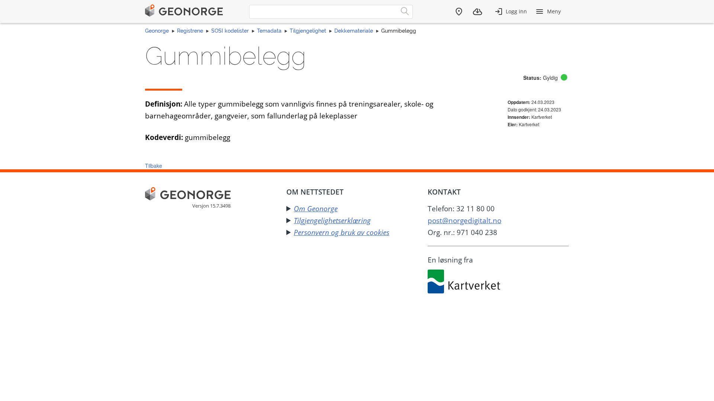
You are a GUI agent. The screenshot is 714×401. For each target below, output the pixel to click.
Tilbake (153, 165)
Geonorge (157, 31)
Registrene (190, 31)
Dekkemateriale (353, 31)
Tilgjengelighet (308, 31)
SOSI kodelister (230, 31)
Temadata (269, 31)
